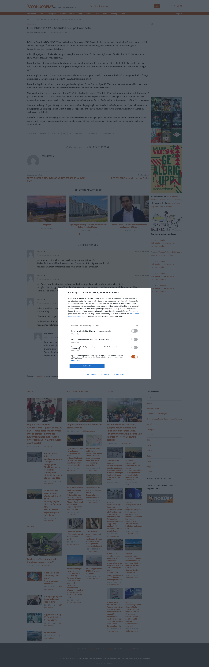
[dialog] (104, 333)
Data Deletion (91, 375)
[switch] (134, 331)
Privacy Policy (118, 375)
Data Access (104, 375)
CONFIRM (87, 366)
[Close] (146, 292)
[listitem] (104, 325)
